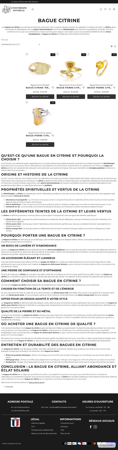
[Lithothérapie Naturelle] (14, 9)
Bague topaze (9, 386)
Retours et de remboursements (44, 433)
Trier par (4, 40)
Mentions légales (38, 423)
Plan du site (65, 433)
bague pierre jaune (36, 382)
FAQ (62, 430)
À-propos (64, 427)
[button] (52, 88)
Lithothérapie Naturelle (14, 443)
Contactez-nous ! (67, 423)
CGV (33, 427)
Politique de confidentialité (42, 430)
